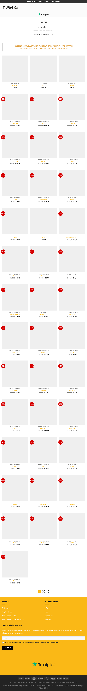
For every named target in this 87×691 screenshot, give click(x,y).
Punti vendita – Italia (9, 616)
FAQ (46, 608)
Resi (46, 612)
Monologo (43, 428)
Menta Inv (43, 314)
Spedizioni (49, 616)
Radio (72, 543)
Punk (14, 543)
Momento (72, 390)
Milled (15, 200)
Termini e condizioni (69, 683)
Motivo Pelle (15, 161)
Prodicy (72, 504)
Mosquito (15, 85)
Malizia (15, 276)
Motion (72, 466)
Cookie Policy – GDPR (42, 683)
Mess (43, 85)
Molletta (15, 390)
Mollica (43, 390)
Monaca (15, 428)
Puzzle (43, 543)
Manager (43, 161)
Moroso (14, 466)
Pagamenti (30, 683)
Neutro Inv (43, 504)
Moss (43, 466)
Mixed (72, 352)
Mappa (72, 276)
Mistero (43, 352)
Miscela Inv (14, 352)
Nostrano (72, 123)
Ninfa (43, 123)
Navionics (43, 200)
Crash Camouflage (72, 238)
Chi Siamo (5, 608)
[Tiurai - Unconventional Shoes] (10, 7)
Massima (15, 123)
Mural (72, 85)
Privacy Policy (63, 642)
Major (43, 238)
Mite (72, 161)
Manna (43, 276)
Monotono (72, 428)
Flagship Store (7, 612)
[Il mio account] (24, 7)
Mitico (15, 238)
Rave (14, 581)
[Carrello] (28, 7)
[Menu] (83, 8)
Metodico (72, 314)
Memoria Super (15, 314)
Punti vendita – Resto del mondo (13, 620)
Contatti (48, 620)
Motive (15, 504)
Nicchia (72, 200)
